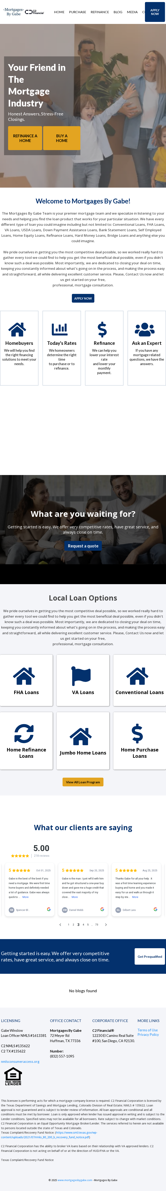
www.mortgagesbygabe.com (75, 1180)
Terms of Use (147, 1030)
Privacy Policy (148, 1034)
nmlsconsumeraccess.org (20, 1061)
